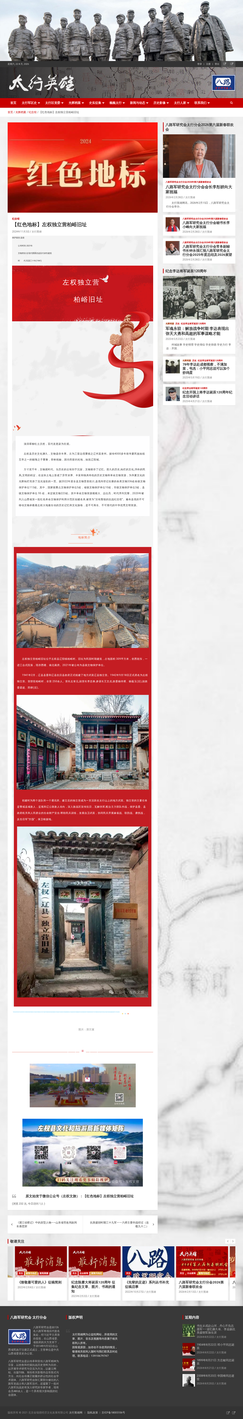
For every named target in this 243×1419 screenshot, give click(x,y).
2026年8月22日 (205, 1337)
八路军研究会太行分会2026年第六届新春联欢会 (188, 182)
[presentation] (227, 1241)
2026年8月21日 (205, 1368)
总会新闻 (30, 1273)
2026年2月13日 (133, 1291)
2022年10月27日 (80, 1291)
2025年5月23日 (174, 339)
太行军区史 (29, 103)
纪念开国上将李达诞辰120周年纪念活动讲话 (207, 394)
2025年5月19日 (191, 377)
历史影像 (160, 103)
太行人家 (180, 103)
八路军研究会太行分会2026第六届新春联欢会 (147, 1284)
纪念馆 (16, 218)
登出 (217, 64)
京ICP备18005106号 (113, 1412)
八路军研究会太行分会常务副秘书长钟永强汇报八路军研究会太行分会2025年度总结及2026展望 (207, 250)
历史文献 (213, 1273)
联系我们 (200, 103)
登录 (199, 64)
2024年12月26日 (188, 1287)
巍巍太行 (116, 103)
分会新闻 (137, 1273)
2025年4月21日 (191, 401)
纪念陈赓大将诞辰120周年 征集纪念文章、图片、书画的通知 (40, 1286)
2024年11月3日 (21, 231)
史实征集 (95, 103)
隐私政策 (92, 1412)
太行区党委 (52, 103)
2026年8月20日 (205, 1383)
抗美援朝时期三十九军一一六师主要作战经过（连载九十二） (119, 1224)
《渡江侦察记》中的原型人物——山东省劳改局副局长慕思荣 (47, 1224)
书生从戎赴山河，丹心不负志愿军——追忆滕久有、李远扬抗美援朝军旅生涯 (216, 1329)
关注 (21, 1273)
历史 (177, 323)
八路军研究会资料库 (189, 1273)
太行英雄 (37, 231)
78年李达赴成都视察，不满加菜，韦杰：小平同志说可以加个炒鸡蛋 (206, 368)
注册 (208, 64)
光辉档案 (75, 103)
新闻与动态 (137, 103)
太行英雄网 (75, 1412)
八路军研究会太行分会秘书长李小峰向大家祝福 (206, 225)
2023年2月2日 (26, 1296)
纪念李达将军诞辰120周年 (193, 323)
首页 (13, 103)
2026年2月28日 (174, 197)
